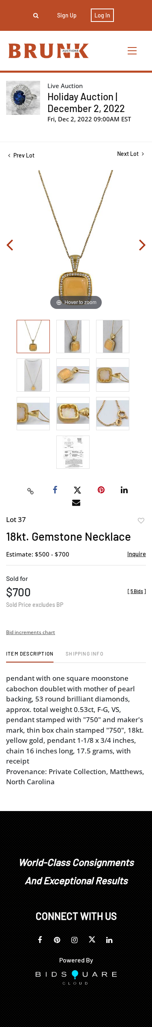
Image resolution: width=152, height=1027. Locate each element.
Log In (102, 15)
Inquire (136, 553)
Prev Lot (23, 155)
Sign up (67, 15)
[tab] (30, 656)
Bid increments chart (30, 632)
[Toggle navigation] (132, 50)
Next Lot (128, 153)
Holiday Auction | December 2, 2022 (86, 102)
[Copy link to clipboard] (30, 490)
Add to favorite (141, 520)
